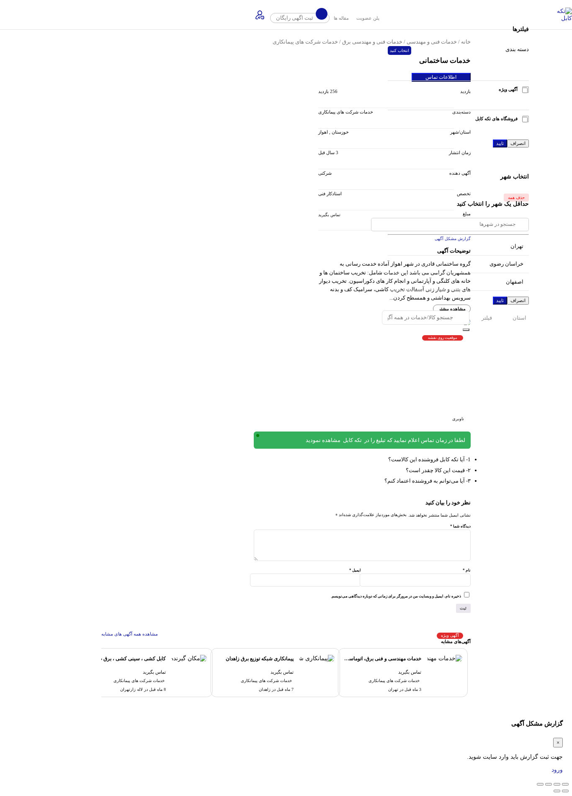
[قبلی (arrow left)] (565, 791)
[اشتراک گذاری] (548, 784)
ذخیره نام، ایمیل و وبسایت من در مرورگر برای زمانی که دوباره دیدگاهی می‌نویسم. (396, 596)
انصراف (518, 143)
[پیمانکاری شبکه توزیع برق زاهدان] (317, 658)
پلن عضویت (367, 18)
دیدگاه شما (460, 526)
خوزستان (340, 131)
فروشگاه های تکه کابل (496, 118)
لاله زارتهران (131, 689)
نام (467, 570)
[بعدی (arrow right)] (557, 791)
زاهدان (265, 689)
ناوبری (458, 418)
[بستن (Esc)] (540, 784)
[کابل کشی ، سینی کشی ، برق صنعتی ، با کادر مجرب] (189, 658)
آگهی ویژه (508, 89)
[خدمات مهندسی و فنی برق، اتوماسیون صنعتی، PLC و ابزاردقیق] (444, 658)
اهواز (323, 131)
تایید (500, 143)
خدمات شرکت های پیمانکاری (305, 42)
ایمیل (355, 570)
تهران (393, 689)
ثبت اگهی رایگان (295, 18)
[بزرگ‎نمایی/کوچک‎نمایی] (565, 784)
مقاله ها (341, 18)
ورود (557, 770)
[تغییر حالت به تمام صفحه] (557, 784)
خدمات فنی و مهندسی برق (372, 42)
